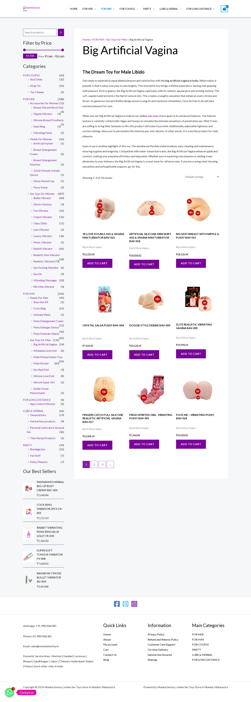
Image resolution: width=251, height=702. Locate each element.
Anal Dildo (36, 79)
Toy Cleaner (37, 92)
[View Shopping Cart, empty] (224, 8)
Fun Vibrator (40, 210)
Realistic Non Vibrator (46, 255)
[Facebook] (117, 604)
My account (110, 644)
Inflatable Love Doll (45, 350)
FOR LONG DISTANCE (37, 399)
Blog (106, 659)
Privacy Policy (156, 634)
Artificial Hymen (43, 143)
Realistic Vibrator (43, 261)
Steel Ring (39, 126)
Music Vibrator (42, 242)
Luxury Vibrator (42, 236)
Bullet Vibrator (42, 198)
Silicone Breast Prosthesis (48, 120)
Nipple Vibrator (42, 113)
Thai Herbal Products (42, 438)
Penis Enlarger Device (46, 327)
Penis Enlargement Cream (48, 321)
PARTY (147, 8)
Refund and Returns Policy (163, 639)
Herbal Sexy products (42, 421)
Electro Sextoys (42, 204)
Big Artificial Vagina (45, 344)
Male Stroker (41, 363)
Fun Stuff (35, 455)
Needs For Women (41, 139)
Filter (30, 56)
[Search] (61, 32)
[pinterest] (125, 604)
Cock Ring (39, 308)
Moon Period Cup (43, 181)
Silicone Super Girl (44, 382)
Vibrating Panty (42, 132)
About (107, 639)
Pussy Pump (40, 187)
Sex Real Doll (41, 369)
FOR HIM (106, 8)
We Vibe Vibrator (43, 286)
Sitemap (152, 659)
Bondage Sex (37, 449)
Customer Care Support (161, 644)
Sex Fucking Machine (45, 267)
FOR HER (87, 8)
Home (74, 8)
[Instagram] (134, 604)
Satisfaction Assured (160, 654)
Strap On (35, 85)
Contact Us (110, 654)
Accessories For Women (44, 103)
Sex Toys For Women (42, 193)
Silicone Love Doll (43, 376)
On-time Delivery (158, 649)
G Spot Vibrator (42, 217)
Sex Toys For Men (40, 340)
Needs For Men (39, 297)
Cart (106, 649)
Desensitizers (38, 415)
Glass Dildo (40, 223)
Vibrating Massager (45, 280)
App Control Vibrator (42, 403)
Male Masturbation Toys (48, 357)
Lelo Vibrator (41, 229)
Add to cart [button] (97, 263)
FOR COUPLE (127, 8)
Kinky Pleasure (38, 461)
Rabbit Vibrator (42, 248)
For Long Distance (199, 8)
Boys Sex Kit (40, 302)
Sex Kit (37, 274)
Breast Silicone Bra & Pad (48, 107)
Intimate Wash (41, 314)
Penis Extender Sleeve (46, 333)
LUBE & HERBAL (169, 8)
